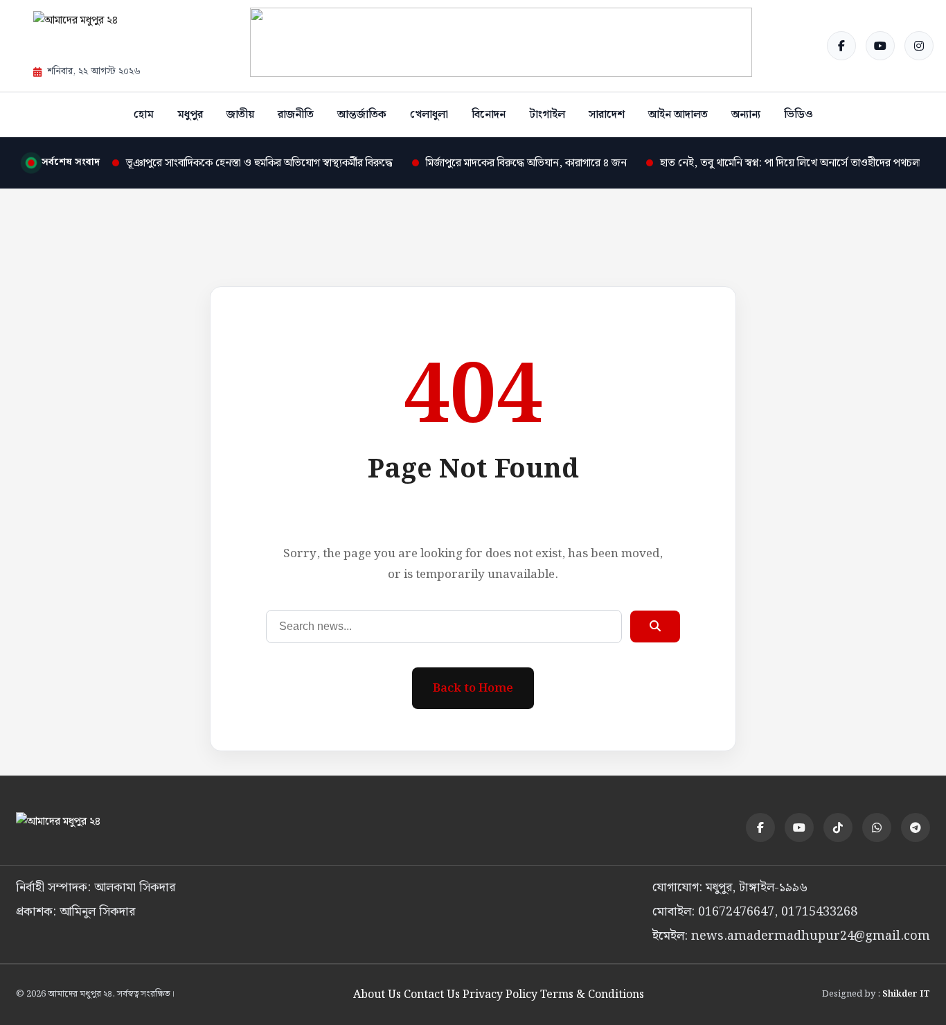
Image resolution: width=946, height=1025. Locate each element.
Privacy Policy (500, 995)
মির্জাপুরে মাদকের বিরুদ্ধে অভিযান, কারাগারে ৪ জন (526, 163)
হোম (144, 114)
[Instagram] (919, 45)
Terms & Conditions (592, 995)
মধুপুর (190, 114)
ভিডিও (798, 114)
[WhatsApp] (876, 827)
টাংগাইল (547, 114)
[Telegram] (915, 827)
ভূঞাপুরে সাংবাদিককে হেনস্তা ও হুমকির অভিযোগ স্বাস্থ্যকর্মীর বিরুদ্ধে (259, 163)
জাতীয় (240, 114)
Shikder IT (906, 994)
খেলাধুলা (429, 114)
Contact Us (432, 995)
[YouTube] (880, 45)
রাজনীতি (296, 114)
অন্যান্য (745, 114)
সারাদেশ (607, 114)
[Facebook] (841, 45)
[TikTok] (838, 827)
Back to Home (473, 688)
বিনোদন (489, 114)
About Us (377, 995)
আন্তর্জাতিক (361, 114)
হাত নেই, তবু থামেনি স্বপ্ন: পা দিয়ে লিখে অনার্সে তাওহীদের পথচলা (790, 163)
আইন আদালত (678, 114)
